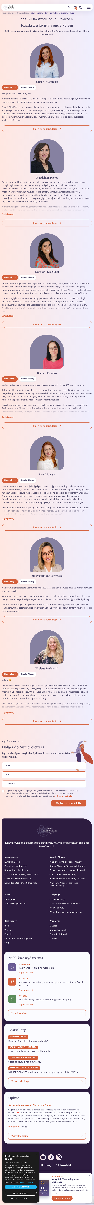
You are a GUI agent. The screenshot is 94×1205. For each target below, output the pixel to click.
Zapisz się (24, 972)
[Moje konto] (81, 7)
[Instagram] (59, 1157)
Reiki (7, 894)
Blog (6, 926)
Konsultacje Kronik (58, 934)
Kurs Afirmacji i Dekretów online (64, 904)
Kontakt (53, 938)
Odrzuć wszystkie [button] (21, 1193)
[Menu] (89, 7)
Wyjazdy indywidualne (15, 904)
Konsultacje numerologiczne (18, 879)
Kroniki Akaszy (27, 87)
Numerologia (23, 13)
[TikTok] (51, 1157)
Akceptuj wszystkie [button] (20, 1187)
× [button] (36, 1154)
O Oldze (53, 926)
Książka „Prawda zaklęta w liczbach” (21, 874)
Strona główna (7, 13)
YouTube (8, 930)
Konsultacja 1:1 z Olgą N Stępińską (20, 883)
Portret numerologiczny (15, 866)
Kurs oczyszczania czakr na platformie (67, 870)
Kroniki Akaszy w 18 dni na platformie (67, 866)
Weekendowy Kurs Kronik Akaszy (65, 862)
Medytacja (54, 894)
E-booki (8, 934)
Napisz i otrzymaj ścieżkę (68, 803)
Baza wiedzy (10, 920)
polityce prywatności (63, 796)
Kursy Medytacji (57, 899)
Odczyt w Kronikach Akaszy (62, 874)
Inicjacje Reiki (10, 899)
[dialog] (20, 1177)
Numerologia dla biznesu (16, 870)
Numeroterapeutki (58, 930)
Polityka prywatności (25, 1182)
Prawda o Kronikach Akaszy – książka (67, 879)
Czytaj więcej (8, 214)
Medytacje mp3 (56, 908)
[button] (21, 1198)
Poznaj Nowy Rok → (62, 1198)
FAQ (6, 943)
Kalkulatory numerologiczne (18, 938)
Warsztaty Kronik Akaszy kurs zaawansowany (63, 884)
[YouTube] (43, 1157)
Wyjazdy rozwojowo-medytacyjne (65, 912)
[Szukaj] (70, 7)
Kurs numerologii (12, 862)
